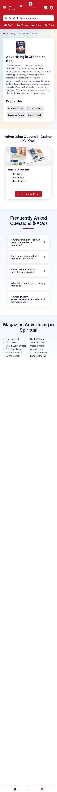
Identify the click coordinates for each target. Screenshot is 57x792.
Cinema (24, 25)
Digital (38, 25)
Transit (51, 25)
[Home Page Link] (31, 5)
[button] (4, 7)
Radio (10, 25)
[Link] (45, 8)
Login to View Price (28, 194)
